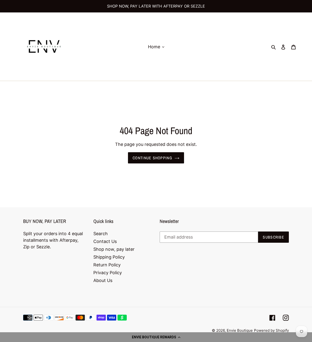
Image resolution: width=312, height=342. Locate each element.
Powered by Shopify (271, 330)
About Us (102, 280)
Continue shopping (152, 158)
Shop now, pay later (114, 249)
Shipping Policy (109, 257)
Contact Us (105, 241)
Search (100, 233)
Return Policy (107, 264)
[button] (156, 337)
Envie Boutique (240, 330)
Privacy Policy (107, 272)
